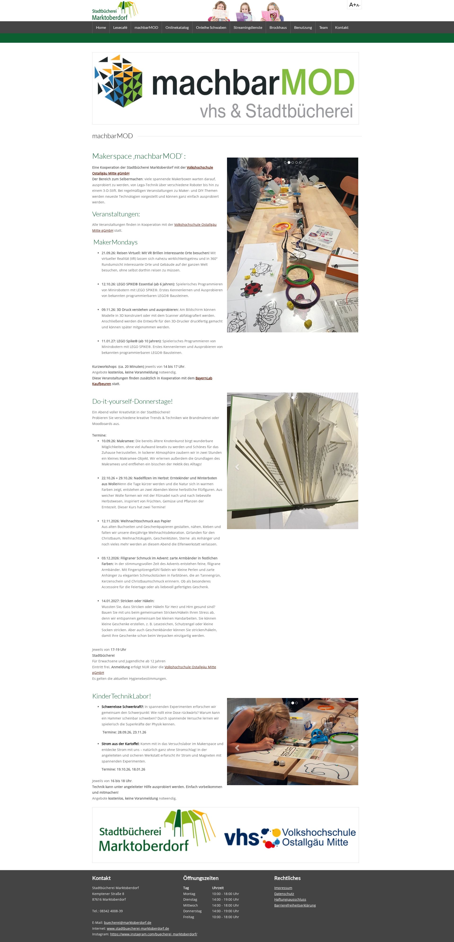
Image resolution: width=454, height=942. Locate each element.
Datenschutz (284, 893)
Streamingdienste (248, 27)
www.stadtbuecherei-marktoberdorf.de (138, 928)
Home (101, 27)
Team (323, 27)
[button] (238, 251)
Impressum (283, 888)
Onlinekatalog (177, 27)
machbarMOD (146, 27)
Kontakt (342, 27)
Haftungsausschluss (290, 899)
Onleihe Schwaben (211, 27)
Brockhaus (278, 27)
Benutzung (303, 27)
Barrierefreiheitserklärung (295, 905)
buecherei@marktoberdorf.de (127, 922)
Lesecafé (120, 27)
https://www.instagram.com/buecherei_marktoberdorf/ (153, 934)
